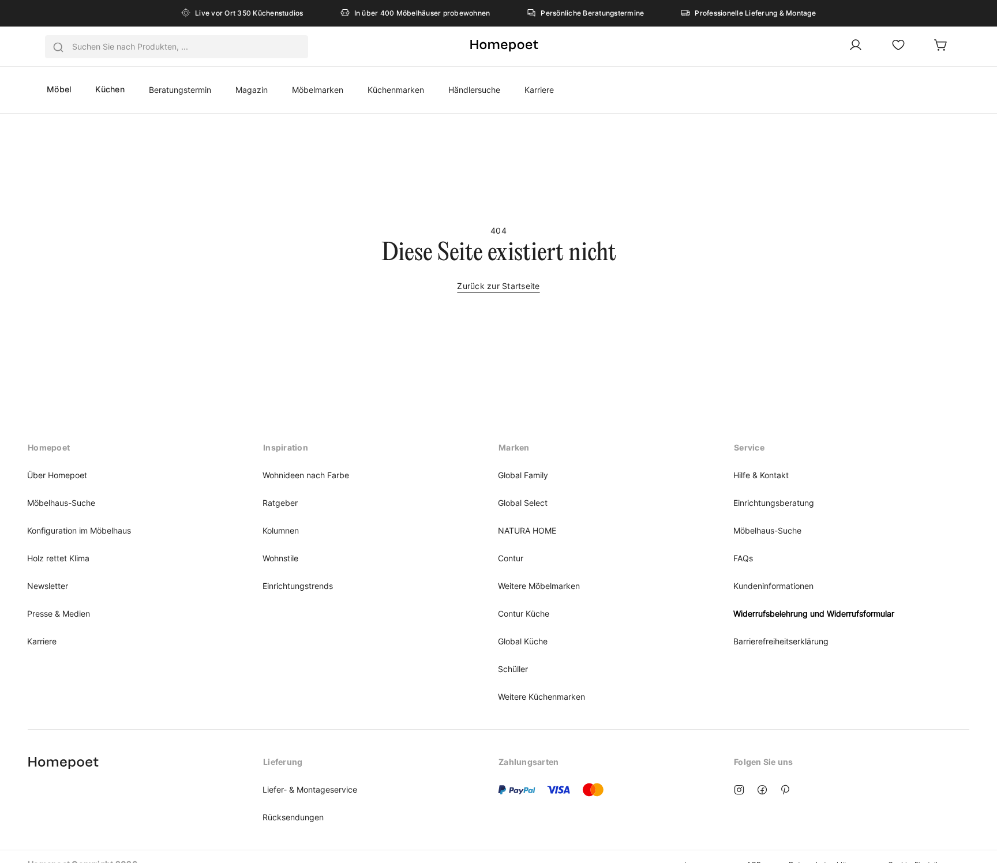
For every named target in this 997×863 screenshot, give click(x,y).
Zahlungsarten (528, 762)
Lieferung (282, 762)
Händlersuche (474, 90)
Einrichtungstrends (298, 586)
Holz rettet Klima (58, 558)
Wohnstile (280, 558)
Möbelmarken (317, 90)
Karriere (539, 90)
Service (749, 447)
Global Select (523, 503)
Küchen (110, 89)
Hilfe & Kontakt (761, 475)
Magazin (251, 90)
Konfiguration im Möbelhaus (79, 530)
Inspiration (285, 447)
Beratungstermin (180, 90)
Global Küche (523, 641)
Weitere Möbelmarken (539, 586)
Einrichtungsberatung (773, 503)
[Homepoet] (504, 46)
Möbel (59, 89)
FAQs (743, 558)
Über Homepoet (57, 475)
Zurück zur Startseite (498, 286)
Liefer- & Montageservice (310, 789)
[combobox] (176, 46)
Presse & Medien (58, 613)
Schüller (513, 669)
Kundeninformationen (773, 586)
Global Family (523, 475)
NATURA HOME (527, 530)
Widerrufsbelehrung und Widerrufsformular (813, 613)
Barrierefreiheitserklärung (781, 641)
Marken (514, 447)
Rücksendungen (293, 817)
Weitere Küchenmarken (541, 696)
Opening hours (58, 762)
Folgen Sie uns (763, 762)
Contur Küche (523, 613)
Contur (510, 558)
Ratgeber (280, 503)
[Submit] (58, 46)
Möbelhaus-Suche (61, 503)
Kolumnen (281, 530)
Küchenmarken (396, 90)
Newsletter (47, 586)
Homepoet (49, 447)
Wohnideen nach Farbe (306, 475)
